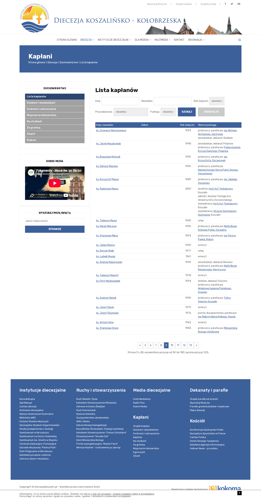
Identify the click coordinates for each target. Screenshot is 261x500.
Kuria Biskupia (27, 399)
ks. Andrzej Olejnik (106, 297)
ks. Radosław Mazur (107, 188)
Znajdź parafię (208, 4)
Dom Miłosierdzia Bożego (90, 440)
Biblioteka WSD (28, 417)
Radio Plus (139, 402)
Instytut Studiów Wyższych (34, 421)
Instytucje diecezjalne (113, 39)
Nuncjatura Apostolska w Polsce (207, 433)
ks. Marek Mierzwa (106, 226)
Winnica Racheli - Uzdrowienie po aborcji (98, 447)
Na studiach (34, 121)
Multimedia (161, 39)
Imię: (98, 101)
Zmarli (31, 133)
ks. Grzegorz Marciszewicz (111, 130)
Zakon (144, 125)
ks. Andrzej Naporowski (109, 262)
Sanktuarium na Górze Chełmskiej (38, 436)
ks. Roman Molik (105, 250)
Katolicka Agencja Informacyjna (207, 444)
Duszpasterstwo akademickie (92, 417)
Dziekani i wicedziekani (41, 102)
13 (190, 345)
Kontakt (179, 39)
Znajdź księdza (184, 4)
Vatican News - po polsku (204, 448)
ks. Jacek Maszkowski (108, 143)
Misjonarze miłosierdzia (41, 115)
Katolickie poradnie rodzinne (35, 455)
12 (184, 345)
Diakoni (31, 140)
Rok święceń (187, 125)
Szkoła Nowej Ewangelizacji (91, 425)
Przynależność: (104, 111)
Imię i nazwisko (104, 125)
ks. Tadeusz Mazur (106, 220)
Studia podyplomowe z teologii (36, 429)
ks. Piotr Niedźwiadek (108, 281)
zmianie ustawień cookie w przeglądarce (133, 494)
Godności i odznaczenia (41, 109)
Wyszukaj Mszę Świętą (55, 212)
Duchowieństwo (69, 62)
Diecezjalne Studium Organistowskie (39, 425)
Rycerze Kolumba (85, 414)
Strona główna (67, 39)
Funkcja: (155, 111)
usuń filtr (211, 111)
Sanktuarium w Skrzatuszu (34, 432)
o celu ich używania (101, 494)
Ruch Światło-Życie (86, 399)
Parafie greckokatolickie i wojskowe (209, 406)
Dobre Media (140, 406)
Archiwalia (195, 39)
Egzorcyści (139, 452)
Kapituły (137, 437)
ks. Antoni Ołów (105, 322)
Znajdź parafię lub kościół (204, 399)
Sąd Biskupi (26, 402)
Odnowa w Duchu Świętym (90, 406)
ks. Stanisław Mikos (107, 235)
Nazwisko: (147, 101)
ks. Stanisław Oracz (107, 328)
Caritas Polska (198, 437)
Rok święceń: (201, 101)
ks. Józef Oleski (105, 307)
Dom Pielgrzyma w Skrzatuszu (36, 451)
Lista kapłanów (89, 62)
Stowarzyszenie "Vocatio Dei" (92, 436)
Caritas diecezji (28, 406)
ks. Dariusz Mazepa (107, 166)
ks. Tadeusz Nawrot (107, 275)
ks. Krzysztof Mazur (107, 179)
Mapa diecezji (197, 410)
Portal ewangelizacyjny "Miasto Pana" (97, 443)
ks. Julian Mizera (105, 245)
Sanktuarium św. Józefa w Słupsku (39, 440)
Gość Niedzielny (142, 399)
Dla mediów (142, 39)
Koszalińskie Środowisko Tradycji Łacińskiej (99, 429)
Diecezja (86, 39)
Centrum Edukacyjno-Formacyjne (38, 443)
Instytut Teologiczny (221, 188)
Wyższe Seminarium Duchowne (36, 414)
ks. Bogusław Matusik (108, 156)
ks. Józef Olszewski (107, 312)
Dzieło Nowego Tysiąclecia (204, 441)
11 (178, 345)
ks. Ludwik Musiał (105, 256)
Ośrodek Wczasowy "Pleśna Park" (38, 447)
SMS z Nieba (83, 421)
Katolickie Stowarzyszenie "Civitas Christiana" (101, 432)
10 (172, 345)
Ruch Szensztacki (86, 410)
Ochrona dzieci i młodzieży (34, 458)
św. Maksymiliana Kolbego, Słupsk (217, 316)
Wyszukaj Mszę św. (157, 4)
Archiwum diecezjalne (32, 410)
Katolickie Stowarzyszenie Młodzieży (96, 402)
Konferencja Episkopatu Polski (206, 429)
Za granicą (33, 127)
